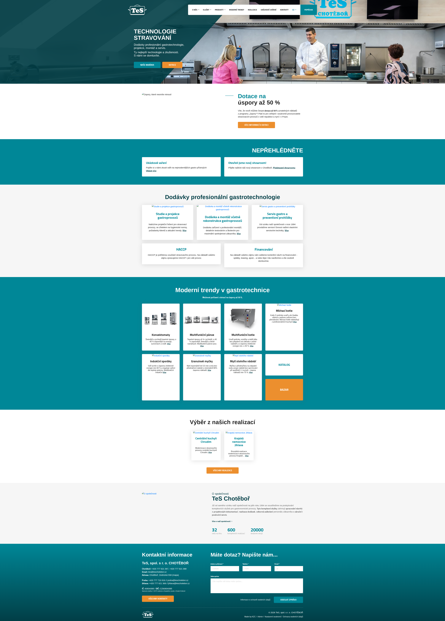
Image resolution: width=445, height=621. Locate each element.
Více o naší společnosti (221, 521)
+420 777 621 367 (159, 569)
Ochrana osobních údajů (293, 617)
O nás (195, 9)
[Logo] (139, 10)
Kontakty (284, 9)
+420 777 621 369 (157, 583)
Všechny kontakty (157, 599)
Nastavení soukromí (273, 617)
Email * (277, 564)
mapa (175, 575)
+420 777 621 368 (178, 569)
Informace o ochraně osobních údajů (255, 600)
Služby (206, 9)
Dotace (172, 65)
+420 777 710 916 (156, 580)
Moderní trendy (236, 9)
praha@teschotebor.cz (177, 580)
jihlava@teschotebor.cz (179, 583)
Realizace (252, 9)
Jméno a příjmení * (217, 564)
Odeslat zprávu (288, 600)
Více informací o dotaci (256, 125)
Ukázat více (151, 171)
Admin (260, 617)
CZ (293, 9)
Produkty (219, 9)
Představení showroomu (284, 168)
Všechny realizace (222, 470)
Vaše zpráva (215, 576)
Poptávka (308, 9)
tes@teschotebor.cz (157, 572)
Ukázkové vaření (268, 9)
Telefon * (246, 564)
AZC (254, 617)
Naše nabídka (147, 65)
